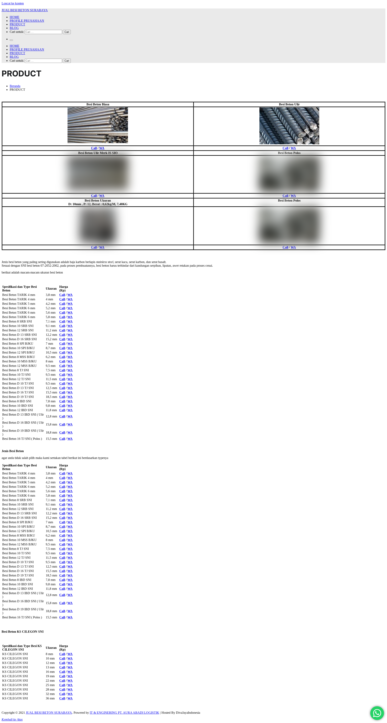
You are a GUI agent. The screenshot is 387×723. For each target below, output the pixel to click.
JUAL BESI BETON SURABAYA (25, 10)
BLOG (14, 28)
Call (94, 148)
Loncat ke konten (13, 3)
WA (101, 148)
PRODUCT (17, 24)
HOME (14, 17)
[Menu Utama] (11, 40)
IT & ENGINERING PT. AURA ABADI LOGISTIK (124, 712)
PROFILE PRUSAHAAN (27, 20)
